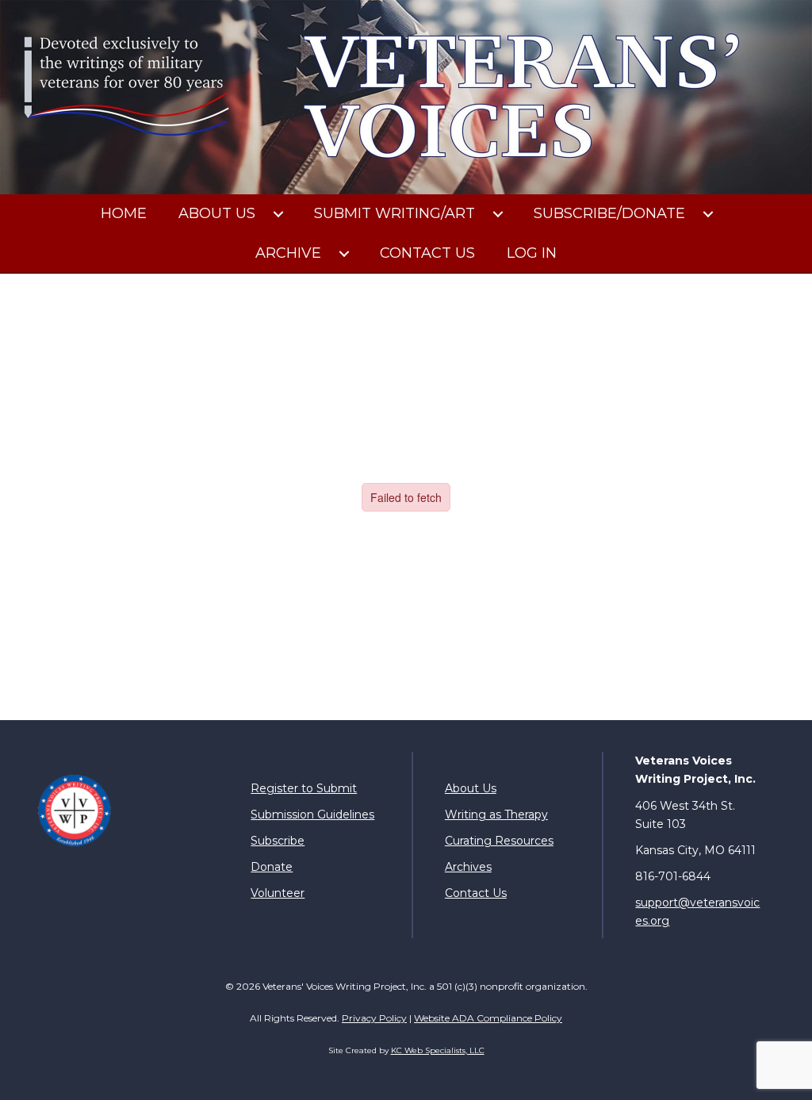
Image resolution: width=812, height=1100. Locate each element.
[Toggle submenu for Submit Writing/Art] (498, 214)
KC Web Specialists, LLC (438, 1050)
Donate (272, 867)
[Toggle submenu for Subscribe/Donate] (708, 214)
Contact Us (476, 893)
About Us (470, 788)
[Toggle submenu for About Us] (278, 214)
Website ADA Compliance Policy (488, 1018)
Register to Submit (304, 788)
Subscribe (277, 841)
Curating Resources (499, 841)
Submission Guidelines (312, 814)
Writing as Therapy (496, 814)
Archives (468, 867)
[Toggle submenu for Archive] (344, 254)
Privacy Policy (374, 1018)
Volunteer (277, 893)
